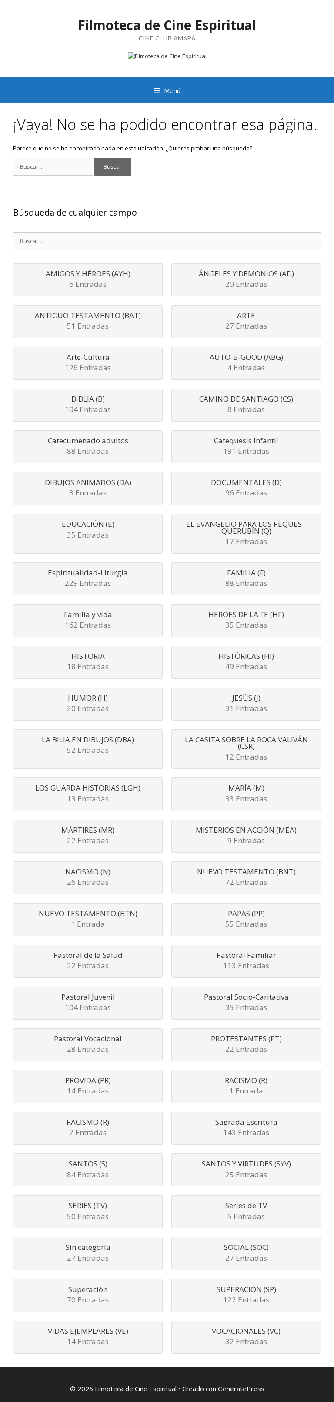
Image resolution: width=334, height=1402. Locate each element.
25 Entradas (246, 1169)
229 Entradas (88, 578)
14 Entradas (88, 1086)
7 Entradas (88, 1128)
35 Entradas (88, 530)
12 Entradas (246, 749)
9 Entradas (246, 836)
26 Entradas (87, 877)
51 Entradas (88, 321)
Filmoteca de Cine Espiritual (167, 25)
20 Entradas (246, 279)
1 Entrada (88, 919)
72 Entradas (246, 877)
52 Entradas (88, 745)
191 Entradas (246, 446)
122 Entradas (246, 1295)
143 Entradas (246, 1128)
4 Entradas (246, 363)
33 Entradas (246, 793)
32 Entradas (246, 1337)
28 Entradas (88, 1044)
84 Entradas (88, 1169)
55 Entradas (246, 919)
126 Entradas (88, 363)
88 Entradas (88, 446)
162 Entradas (88, 620)
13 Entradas (87, 793)
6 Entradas (88, 279)
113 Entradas (246, 961)
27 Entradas (246, 321)
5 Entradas (246, 1211)
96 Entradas (246, 488)
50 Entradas (88, 1211)
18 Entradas (88, 662)
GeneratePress (241, 1388)
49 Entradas (246, 662)
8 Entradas (246, 404)
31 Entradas (246, 703)
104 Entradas (88, 404)
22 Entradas (87, 836)
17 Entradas (246, 533)
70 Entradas (88, 1295)
